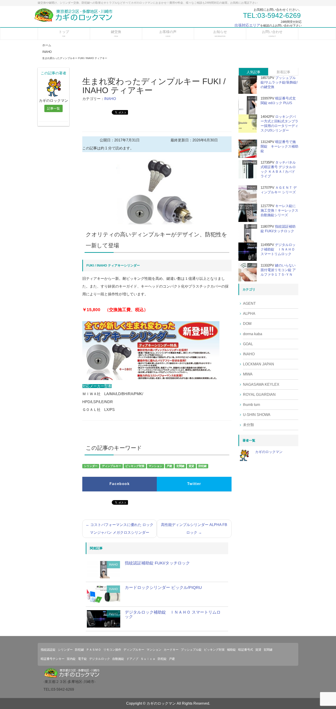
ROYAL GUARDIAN (259, 394)
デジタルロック (99, 658)
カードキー (171, 649)
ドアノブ (132, 658)
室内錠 (71, 658)
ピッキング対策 (134, 466)
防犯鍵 (202, 466)
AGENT (252, 187)
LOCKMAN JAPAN (258, 364)
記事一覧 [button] (53, 108)
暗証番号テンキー (52, 658)
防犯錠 (162, 658)
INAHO (110, 99)
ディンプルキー (111, 466)
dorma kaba (249, 162)
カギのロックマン (269, 452)
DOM (247, 324)
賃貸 (191, 466)
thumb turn (251, 405)
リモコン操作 (112, 649)
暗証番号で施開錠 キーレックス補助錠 (279, 146)
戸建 (169, 466)
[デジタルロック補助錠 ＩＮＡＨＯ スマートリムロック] (103, 618)
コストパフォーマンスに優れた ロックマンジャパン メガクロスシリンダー (119, 528)
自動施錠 (118, 658)
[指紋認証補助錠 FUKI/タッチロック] (103, 569)
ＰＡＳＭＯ (93, 649)
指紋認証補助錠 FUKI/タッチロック (157, 563)
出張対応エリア (247, 25)
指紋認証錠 (48, 649)
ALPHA (252, 98)
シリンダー (91, 466)
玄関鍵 (180, 466)
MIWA (253, 77)
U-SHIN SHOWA (256, 415)
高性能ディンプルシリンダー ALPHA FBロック (194, 528)
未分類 (248, 425)
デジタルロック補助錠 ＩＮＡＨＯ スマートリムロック (173, 614)
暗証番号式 (245, 649)
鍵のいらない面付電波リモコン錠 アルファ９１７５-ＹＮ (278, 269)
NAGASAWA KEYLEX (246, 142)
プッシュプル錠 (191, 649)
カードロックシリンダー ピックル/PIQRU (163, 587)
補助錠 (231, 649)
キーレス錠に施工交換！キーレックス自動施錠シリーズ (279, 210)
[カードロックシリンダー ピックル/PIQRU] (103, 594)
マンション (155, 466)
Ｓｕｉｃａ (148, 658)
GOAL (246, 77)
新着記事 (283, 72)
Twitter (194, 484)
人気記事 (253, 72)
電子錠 (82, 658)
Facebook (119, 484)
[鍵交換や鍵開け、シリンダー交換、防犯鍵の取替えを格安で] (74, 14)
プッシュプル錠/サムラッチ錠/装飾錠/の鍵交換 (279, 82)
